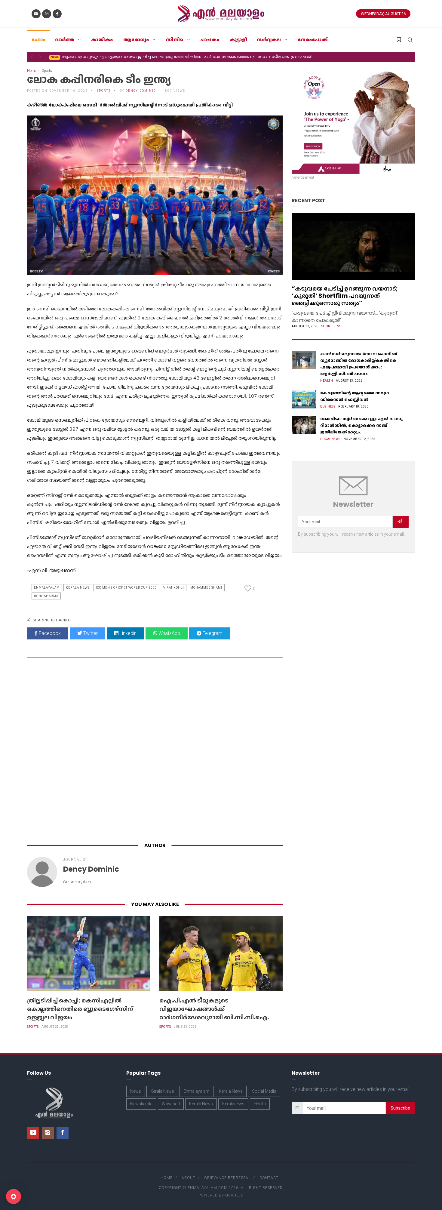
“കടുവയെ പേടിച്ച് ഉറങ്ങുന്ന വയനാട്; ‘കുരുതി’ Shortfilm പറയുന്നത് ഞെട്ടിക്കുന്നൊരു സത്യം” (345, 295)
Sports (32, 1026)
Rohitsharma (46, 596)
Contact (268, 1178)
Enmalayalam (47, 587)
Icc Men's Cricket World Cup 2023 (126, 587)
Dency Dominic (141, 90)
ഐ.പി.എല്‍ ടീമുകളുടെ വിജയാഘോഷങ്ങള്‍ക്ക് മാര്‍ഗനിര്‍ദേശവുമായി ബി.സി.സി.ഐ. (214, 1008)
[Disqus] (155, 751)
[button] (31, 56)
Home (31, 71)
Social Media (264, 1091)
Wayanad (171, 1103)
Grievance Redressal (227, 1178)
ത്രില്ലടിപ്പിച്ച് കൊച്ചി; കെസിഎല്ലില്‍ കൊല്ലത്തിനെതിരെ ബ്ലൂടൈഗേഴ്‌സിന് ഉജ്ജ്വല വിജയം (80, 1008)
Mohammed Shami (206, 587)
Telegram (212, 633)
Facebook (49, 633)
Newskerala (141, 1103)
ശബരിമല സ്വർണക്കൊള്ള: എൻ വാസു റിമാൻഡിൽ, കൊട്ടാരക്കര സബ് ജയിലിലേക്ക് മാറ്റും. (361, 425)
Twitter (90, 633)
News (135, 1091)
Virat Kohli (173, 587)
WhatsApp (168, 633)
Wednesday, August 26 (383, 13)
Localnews (330, 439)
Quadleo (234, 1195)
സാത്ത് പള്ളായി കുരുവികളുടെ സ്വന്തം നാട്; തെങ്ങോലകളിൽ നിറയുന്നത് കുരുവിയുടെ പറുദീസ (151, 56)
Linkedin (127, 633)
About (188, 1178)
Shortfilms (331, 326)
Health (326, 380)
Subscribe (400, 1108)
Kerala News (78, 587)
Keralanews (233, 1103)
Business (327, 406)
